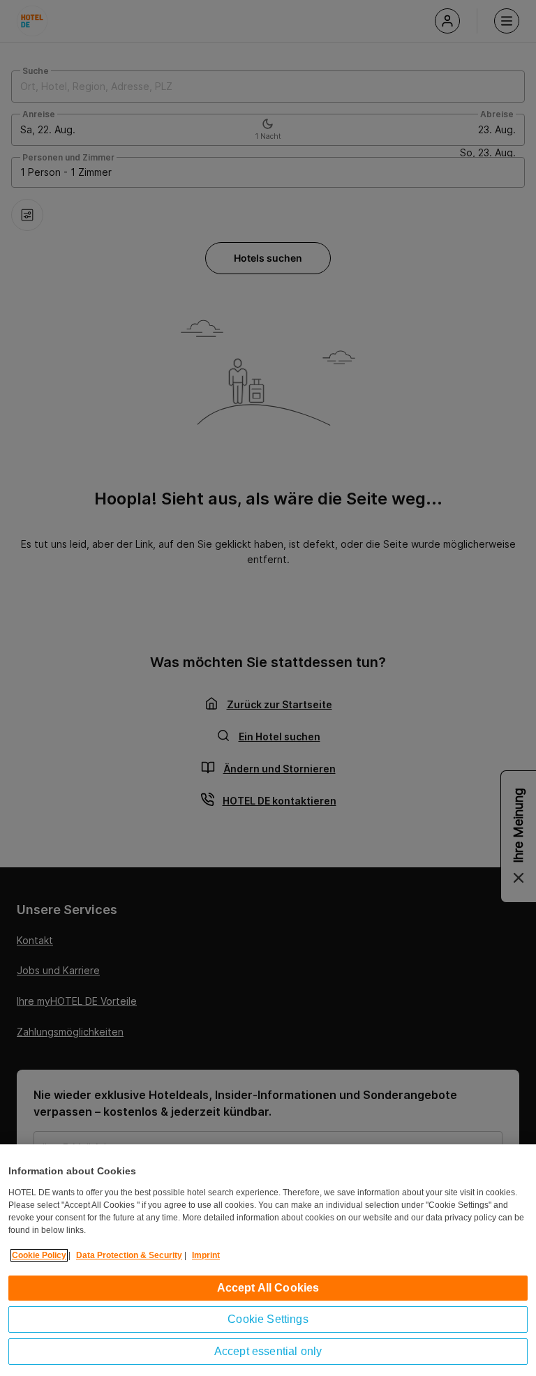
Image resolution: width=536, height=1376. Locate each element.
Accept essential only (268, 1351)
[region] (268, 1260)
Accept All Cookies (268, 1288)
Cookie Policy (39, 1255)
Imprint (206, 1255)
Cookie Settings (268, 1319)
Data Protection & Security (129, 1255)
